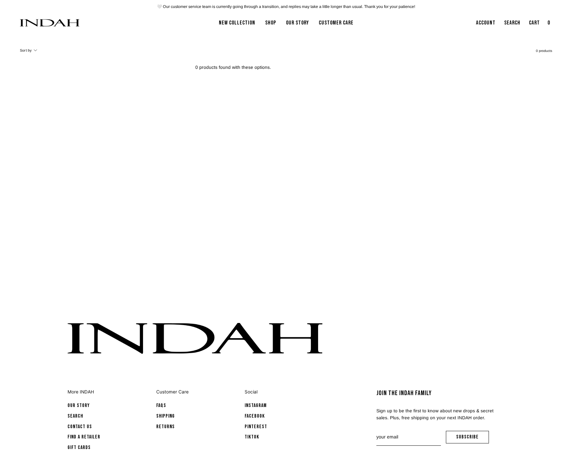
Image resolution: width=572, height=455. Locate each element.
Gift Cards (79, 447)
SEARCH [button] (513, 25)
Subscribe (472, 438)
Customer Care (172, 391)
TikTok (252, 437)
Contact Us (80, 427)
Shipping (165, 416)
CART (540, 25)
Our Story (79, 405)
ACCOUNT (486, 25)
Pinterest (256, 427)
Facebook (255, 416)
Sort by (26, 50)
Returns (165, 427)
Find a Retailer (84, 437)
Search (75, 416)
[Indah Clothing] (49, 22)
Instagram (256, 405)
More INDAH (81, 391)
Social (251, 391)
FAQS (161, 405)
